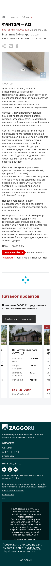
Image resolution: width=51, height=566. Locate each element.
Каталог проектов (20, 296)
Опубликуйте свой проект (19, 319)
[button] (3, 362)
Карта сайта (8, 494)
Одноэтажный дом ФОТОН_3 (24, 351)
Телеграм (7, 257)
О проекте (8, 443)
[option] (25, 361)
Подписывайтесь (13, 252)
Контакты (8, 456)
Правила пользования (13, 490)
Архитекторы (10, 451)
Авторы (7, 447)
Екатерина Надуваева (15, 29)
